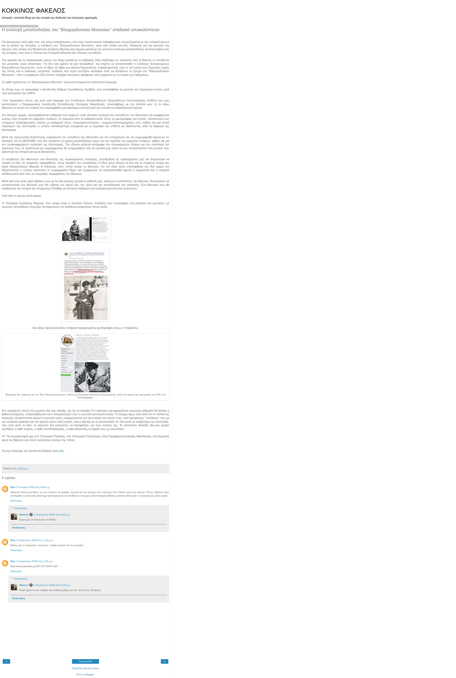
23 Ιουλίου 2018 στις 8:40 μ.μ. (33, 487)
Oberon (23, 514)
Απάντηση (16, 500)
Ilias (12, 487)
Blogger (89, 674)
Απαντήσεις (20, 508)
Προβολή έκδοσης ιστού (85, 668)
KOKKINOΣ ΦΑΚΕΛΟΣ (33, 10)
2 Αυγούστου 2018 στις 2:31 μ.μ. (34, 540)
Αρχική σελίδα (85, 661)
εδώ (61, 450)
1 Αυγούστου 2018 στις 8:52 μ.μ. (52, 514)
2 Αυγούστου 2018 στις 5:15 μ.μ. (52, 585)
